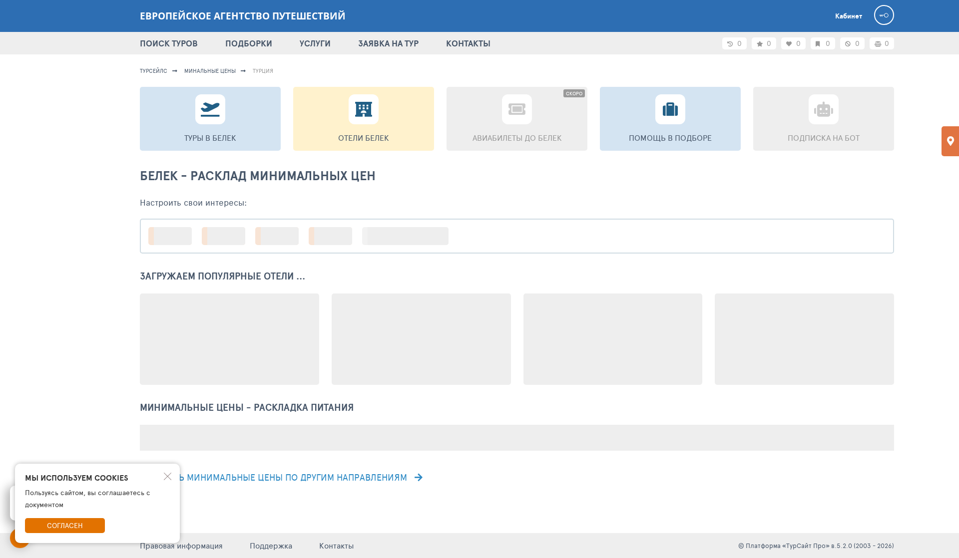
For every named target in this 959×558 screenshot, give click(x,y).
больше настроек (410, 236)
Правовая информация (181, 545)
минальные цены (210, 70)
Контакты (336, 545)
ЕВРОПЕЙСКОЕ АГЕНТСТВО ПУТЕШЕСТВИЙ (243, 15)
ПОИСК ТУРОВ (169, 43)
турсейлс (153, 70)
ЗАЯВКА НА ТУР (388, 43)
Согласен (65, 525)
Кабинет (848, 16)
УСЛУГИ (315, 43)
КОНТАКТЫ (468, 43)
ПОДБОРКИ (248, 43)
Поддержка (271, 545)
